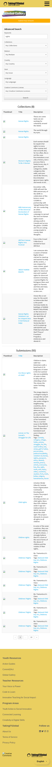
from (41, 474)
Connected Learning (12, 714)
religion (41, 476)
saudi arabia (38, 447)
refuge (43, 440)
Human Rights (23, 121)
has (35, 467)
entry (36, 460)
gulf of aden (43, 449)
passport (42, 458)
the (38, 467)
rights (36, 458)
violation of (38, 456)
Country (7, 60)
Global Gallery (14, 14)
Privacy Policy (9, 743)
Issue (6, 69)
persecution (38, 451)
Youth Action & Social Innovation (17, 709)
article (36, 465)
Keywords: (7, 33)
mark (46, 474)
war (45, 447)
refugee (37, 440)
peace (42, 462)
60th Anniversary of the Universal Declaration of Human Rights (24, 210)
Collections (8, 42)
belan (36, 476)
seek (35, 469)
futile (35, 442)
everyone (43, 465)
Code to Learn (9, 692)
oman (36, 449)
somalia (41, 437)
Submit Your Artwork (26, 21)
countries (42, 471)
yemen (41, 442)
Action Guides (9, 664)
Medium (7, 51)
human (45, 456)
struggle (37, 444)
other (36, 471)
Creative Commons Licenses (14, 87)
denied (41, 460)
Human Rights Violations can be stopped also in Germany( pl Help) (24, 318)
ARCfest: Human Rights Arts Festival (24, 242)
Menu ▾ (39, 13)
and (39, 469)
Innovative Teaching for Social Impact (19, 697)
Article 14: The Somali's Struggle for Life (24, 435)
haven (46, 478)
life (45, 444)
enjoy (44, 469)
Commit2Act (8, 669)
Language (7, 78)
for (42, 444)
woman (36, 462)
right (42, 467)
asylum (36, 474)
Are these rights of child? (24, 374)
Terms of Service (10, 737)
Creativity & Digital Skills (14, 720)
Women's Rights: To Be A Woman (24, 162)
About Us (7, 731)
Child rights (22, 502)
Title (20, 356)
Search (25, 98)
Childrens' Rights (24, 558)
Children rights (23, 537)
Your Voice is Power (12, 686)
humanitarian (38, 478)
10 (31, 637)
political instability (40, 453)
